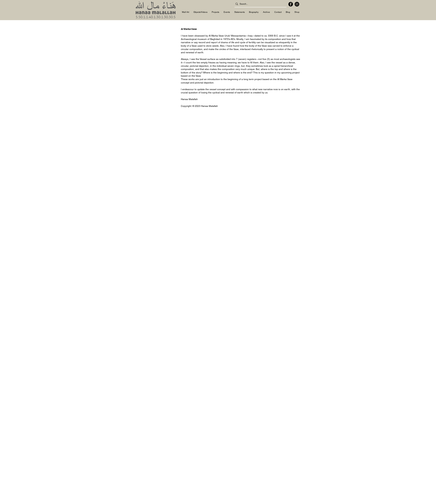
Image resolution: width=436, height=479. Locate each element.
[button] (185, 12)
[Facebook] (290, 4)
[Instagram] (297, 4)
